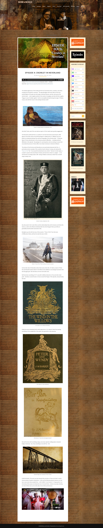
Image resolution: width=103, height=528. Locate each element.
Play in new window (30, 82)
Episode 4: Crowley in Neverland (42, 73)
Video (78, 6)
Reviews (73, 6)
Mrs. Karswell (66, 6)
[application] (43, 80)
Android (40, 83)
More (52, 83)
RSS (49, 83)
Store (54, 6)
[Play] (23, 79)
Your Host (59, 6)
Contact (83, 6)
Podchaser (44, 83)
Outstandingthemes (60, 526)
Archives (39, 6)
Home (33, 6)
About (44, 6)
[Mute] (58, 79)
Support (49, 6)
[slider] (61, 80)
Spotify (35, 83)
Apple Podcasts (30, 83)
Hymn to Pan (25, 151)
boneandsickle (39, 75)
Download (38, 82)
